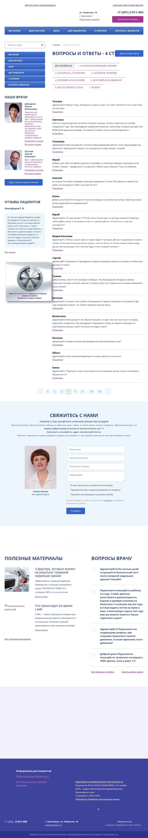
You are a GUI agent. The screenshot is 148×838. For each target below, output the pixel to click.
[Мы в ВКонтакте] (78, 809)
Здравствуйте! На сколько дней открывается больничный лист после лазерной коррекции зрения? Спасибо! (119, 574)
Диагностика (37, 30)
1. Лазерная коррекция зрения (97, 66)
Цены (56, 30)
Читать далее (41, 596)
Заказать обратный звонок (128, 5)
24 (100, 391)
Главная (56, 45)
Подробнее (57, 112)
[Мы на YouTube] (98, 809)
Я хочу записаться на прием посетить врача (92, 485)
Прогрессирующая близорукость (32, 776)
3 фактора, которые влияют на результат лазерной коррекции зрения (55, 572)
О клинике (100, 30)
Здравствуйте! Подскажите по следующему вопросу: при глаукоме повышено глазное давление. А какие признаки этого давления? (121, 636)
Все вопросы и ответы (102, 672)
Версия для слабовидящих (40, 5)
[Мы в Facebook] (83, 809)
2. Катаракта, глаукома (70, 73)
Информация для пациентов (33, 771)
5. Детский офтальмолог (106, 80)
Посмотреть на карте (89, 19)
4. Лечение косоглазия (70, 80)
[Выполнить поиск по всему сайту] (41, 45)
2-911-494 (130, 12)
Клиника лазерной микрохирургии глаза (32, 16)
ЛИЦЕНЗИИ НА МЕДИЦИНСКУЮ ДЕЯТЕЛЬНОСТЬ (99, 782)
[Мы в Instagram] (93, 809)
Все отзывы (10, 252)
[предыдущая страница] (40, 391)
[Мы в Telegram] (88, 808)
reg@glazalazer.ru (53, 825)
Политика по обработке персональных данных (97, 799)
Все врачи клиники (33, 144)
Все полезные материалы (18, 639)
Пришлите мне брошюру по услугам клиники (92, 494)
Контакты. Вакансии (127, 30)
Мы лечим (15, 30)
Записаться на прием (128, 19)
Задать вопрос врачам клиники (23, 182)
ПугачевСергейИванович (30, 154)
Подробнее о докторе (34, 141)
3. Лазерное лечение (104, 73)
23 (91, 391)
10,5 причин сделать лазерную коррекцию (31, 783)
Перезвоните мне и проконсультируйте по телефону (96, 490)
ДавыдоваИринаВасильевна (31, 106)
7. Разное (94, 87)
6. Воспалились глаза (69, 87)
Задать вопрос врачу (129, 53)
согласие (108, 500)
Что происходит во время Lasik (53, 607)
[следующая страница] (108, 391)
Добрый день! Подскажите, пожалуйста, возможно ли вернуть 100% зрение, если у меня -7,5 (121, 657)
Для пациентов (77, 30)
